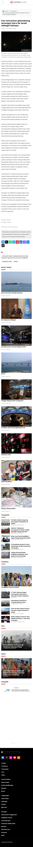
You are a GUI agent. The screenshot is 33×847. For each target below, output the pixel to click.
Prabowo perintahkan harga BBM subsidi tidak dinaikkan (15, 480)
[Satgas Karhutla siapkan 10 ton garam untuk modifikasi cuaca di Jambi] (16, 576)
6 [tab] (18, 680)
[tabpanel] (16, 640)
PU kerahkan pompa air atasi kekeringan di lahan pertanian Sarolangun (21, 546)
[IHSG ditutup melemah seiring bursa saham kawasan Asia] (16, 443)
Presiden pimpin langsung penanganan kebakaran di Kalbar (19, 521)
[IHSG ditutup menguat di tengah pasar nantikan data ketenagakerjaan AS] (16, 416)
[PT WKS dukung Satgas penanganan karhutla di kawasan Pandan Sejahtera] (5, 595)
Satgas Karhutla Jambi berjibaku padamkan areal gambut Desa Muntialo (19, 554)
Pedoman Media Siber (8, 823)
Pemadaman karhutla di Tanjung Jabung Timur (13, 646)
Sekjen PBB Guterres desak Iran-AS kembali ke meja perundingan (16, 319)
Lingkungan (5, 795)
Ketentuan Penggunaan (9, 814)
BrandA (3, 826)
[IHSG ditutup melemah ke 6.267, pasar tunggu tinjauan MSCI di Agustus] (16, 389)
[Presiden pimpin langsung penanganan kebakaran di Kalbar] (5, 522)
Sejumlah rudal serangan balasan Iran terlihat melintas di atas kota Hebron (14, 257)
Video (3, 654)
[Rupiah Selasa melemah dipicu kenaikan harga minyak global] (16, 497)
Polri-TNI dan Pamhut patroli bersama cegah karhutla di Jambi (20, 610)
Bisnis (3, 791)
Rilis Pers (4, 807)
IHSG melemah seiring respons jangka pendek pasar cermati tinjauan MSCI (14, 346)
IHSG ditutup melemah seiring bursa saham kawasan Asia (16, 453)
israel (16, 261)
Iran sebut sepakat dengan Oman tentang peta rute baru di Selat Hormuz (15, 292)
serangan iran (7, 261)
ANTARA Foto (5, 829)
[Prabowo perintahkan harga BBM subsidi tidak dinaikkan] (16, 470)
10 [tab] (28, 680)
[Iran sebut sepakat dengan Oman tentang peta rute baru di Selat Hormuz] (16, 281)
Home (6, 11)
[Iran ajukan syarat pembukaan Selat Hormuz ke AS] (16, 362)
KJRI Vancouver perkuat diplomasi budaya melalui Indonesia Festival (13, 673)
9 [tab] (25, 680)
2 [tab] (14, 652)
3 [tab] (16, 652)
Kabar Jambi (5, 782)
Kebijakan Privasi (6, 817)
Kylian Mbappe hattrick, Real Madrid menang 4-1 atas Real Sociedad (20, 618)
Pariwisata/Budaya (7, 785)
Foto (3, 626)
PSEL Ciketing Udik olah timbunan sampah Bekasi (14, 737)
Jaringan (4, 811)
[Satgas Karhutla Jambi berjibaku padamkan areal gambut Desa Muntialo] (5, 555)
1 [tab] (11, 652)
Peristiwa (13, 11)
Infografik (4, 682)
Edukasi (3, 788)
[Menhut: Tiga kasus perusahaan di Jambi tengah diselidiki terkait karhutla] (5, 530)
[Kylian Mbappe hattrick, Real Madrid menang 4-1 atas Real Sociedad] (5, 619)
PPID (2, 835)
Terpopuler (5, 515)
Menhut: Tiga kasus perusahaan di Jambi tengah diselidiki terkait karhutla (20, 529)
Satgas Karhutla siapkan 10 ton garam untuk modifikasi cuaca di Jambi (16, 586)
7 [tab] (20, 680)
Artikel (3, 804)
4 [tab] (19, 652)
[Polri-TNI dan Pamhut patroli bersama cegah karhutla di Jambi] (5, 611)
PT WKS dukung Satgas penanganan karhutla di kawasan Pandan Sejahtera (20, 594)
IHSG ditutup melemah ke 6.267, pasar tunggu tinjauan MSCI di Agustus (14, 399)
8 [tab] (23, 680)
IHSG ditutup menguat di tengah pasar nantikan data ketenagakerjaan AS (14, 426)
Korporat (4, 832)
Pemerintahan (5, 779)
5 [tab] (21, 652)
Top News (4, 562)
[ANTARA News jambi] (18, 2)
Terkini (3, 763)
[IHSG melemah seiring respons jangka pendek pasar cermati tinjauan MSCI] (16, 335)
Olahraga (4, 801)
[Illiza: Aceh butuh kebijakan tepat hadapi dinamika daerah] (5, 538)
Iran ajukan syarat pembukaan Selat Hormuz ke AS (16, 373)
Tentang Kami (5, 820)
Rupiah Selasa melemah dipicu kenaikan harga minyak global (15, 507)
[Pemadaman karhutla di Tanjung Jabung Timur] (5, 603)
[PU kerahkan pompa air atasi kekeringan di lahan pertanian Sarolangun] (5, 547)
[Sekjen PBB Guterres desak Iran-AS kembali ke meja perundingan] (16, 308)
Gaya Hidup (5, 798)
